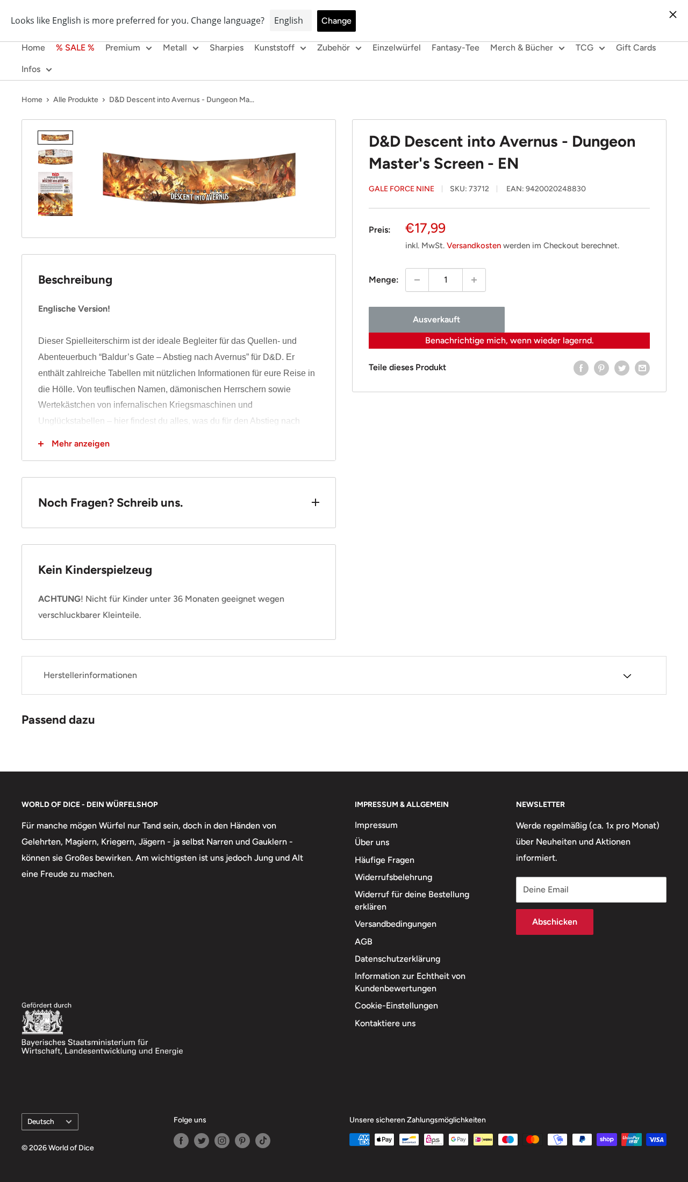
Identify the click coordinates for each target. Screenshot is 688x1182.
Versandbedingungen (395, 924)
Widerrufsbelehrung (393, 877)
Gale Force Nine (401, 188)
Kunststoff (274, 47)
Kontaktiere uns (385, 1023)
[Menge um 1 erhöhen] (474, 280)
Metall (175, 47)
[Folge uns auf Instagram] (222, 1140)
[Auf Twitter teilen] (621, 367)
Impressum (376, 825)
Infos (31, 69)
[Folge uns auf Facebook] (181, 1140)
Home (33, 47)
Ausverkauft (436, 319)
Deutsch (40, 1121)
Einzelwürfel (396, 47)
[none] (55, 138)
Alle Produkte (75, 99)
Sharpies (226, 47)
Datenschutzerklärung (397, 959)
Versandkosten (474, 245)
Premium (122, 47)
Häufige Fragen (384, 860)
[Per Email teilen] (642, 367)
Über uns (372, 842)
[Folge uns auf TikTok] (262, 1140)
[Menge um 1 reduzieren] (417, 280)
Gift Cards (636, 47)
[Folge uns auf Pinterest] (242, 1140)
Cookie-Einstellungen (396, 1005)
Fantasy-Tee (455, 47)
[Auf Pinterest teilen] (601, 367)
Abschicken (554, 922)
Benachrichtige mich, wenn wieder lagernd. (509, 340)
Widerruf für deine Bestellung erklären (412, 900)
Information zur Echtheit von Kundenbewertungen (410, 982)
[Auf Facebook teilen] (581, 367)
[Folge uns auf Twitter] (201, 1140)
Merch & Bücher (521, 47)
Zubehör (333, 47)
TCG (584, 47)
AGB (363, 941)
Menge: (384, 280)
